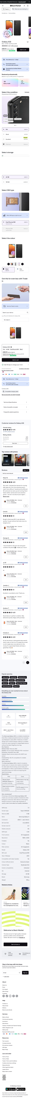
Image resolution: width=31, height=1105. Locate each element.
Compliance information (24, 368)
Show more (6, 496)
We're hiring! (5, 991)
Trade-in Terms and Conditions (9, 1061)
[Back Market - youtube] (10, 996)
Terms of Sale (5, 1058)
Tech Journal (5, 1041)
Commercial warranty (7, 1019)
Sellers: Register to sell (7, 1027)
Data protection (6, 1065)
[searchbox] (22, 9)
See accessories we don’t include (11, 394)
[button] (7, 34)
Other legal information (7, 1067)
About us (4, 985)
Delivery (4, 1007)
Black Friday (5, 1049)
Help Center (5, 1005)
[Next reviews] (27, 662)
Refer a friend (5, 1017)
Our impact (5, 989)
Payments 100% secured (8, 1032)
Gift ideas (4, 1047)
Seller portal (5, 1029)
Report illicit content (7, 1071)
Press (3, 987)
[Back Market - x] (17, 996)
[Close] (29, 2)
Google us (22, 937)
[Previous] (8, 264)
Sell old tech (5, 1023)
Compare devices (6, 1043)
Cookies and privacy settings (9, 1063)
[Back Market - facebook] (13, 996)
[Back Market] (15, 5)
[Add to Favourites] (27, 42)
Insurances (5, 1021)
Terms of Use (5, 1056)
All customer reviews (7, 1045)
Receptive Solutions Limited (7, 370)
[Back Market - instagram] (3, 996)
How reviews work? (9, 446)
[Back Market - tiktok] (7, 996)
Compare (27, 92)
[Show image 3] (19, 264)
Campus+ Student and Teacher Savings (11, 1025)
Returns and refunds (7, 1010)
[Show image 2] (15, 264)
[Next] (22, 264)
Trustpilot (4, 993)
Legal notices (5, 1069)
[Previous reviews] (23, 662)
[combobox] (15, 312)
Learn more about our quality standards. (17, 803)
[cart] (27, 5)
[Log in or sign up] (24, 5)
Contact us (5, 1003)
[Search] (13, 9)
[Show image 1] (11, 264)
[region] (15, 83)
